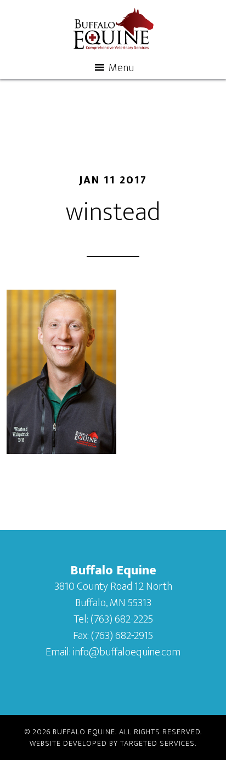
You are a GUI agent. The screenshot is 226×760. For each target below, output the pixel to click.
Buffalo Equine (113, 29)
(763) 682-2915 (122, 635)
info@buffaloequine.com (126, 652)
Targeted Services (157, 743)
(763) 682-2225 (122, 619)
